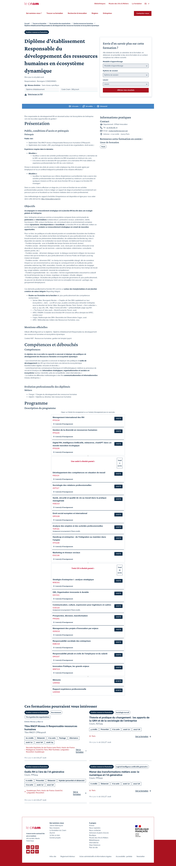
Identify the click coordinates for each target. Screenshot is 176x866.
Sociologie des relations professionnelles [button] (72, 485)
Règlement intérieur (67, 856)
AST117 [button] (56, 488)
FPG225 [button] (56, 433)
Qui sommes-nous (57, 823)
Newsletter (141, 856)
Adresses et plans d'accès (99, 833)
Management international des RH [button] (68, 417)
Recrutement (56, 712)
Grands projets (55, 838)
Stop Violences (94, 845)
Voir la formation (80, 751)
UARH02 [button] (56, 683)
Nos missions (54, 828)
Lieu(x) (105, 80)
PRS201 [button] (56, 619)
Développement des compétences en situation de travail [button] (79, 473)
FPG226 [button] (56, 448)
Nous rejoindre (94, 828)
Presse (91, 825)
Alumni (52, 833)
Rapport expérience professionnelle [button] (69, 689)
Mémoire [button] (57, 680)
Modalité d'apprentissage (113, 62)
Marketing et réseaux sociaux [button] (66, 552)
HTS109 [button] (56, 543)
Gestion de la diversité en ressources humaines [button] (75, 430)
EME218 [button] (56, 644)
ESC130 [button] (56, 555)
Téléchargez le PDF (35, 94)
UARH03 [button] (56, 692)
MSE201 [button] (56, 582)
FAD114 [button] (56, 475)
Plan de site (93, 847)
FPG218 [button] (56, 420)
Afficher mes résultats (125, 90)
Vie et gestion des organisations (59, 23)
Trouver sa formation (55, 13)
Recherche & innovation (77, 13)
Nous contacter (95, 830)
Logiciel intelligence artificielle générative (132, 767)
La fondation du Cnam (58, 830)
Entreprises (107, 13)
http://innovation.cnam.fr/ (51, 199)
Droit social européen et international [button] (70, 513)
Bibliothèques (94, 840)
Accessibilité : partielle (124, 856)
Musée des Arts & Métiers (98, 838)
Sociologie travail (122, 712)
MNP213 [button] (56, 669)
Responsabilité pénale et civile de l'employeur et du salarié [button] (80, 654)
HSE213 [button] (56, 504)
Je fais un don (55, 835)
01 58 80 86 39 (112, 128)
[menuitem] (100, 3)
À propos (92, 823)
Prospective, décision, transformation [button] (70, 616)
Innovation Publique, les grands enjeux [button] (71, 666)
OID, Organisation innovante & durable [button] (71, 592)
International (93, 843)
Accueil (27, 23)
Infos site (53, 856)
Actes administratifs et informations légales (95, 856)
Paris (103, 147)
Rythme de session (110, 71)
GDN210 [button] (56, 631)
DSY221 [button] (56, 595)
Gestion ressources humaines (83, 23)
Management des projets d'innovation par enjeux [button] (75, 628)
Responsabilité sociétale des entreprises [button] (72, 641)
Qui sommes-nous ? (34, 13)
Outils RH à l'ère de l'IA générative (44, 771)
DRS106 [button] (56, 516)
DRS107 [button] (56, 657)
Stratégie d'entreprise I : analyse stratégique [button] (73, 579)
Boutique (92, 835)
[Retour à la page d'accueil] (31, 3)
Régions (95, 13)
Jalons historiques (56, 825)
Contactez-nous (142, 13)
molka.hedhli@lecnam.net (118, 131)
